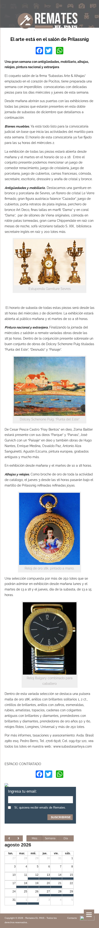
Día (66, 838)
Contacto (72, 918)
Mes (34, 838)
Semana (50, 838)
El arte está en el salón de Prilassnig (49, 39)
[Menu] (89, 915)
